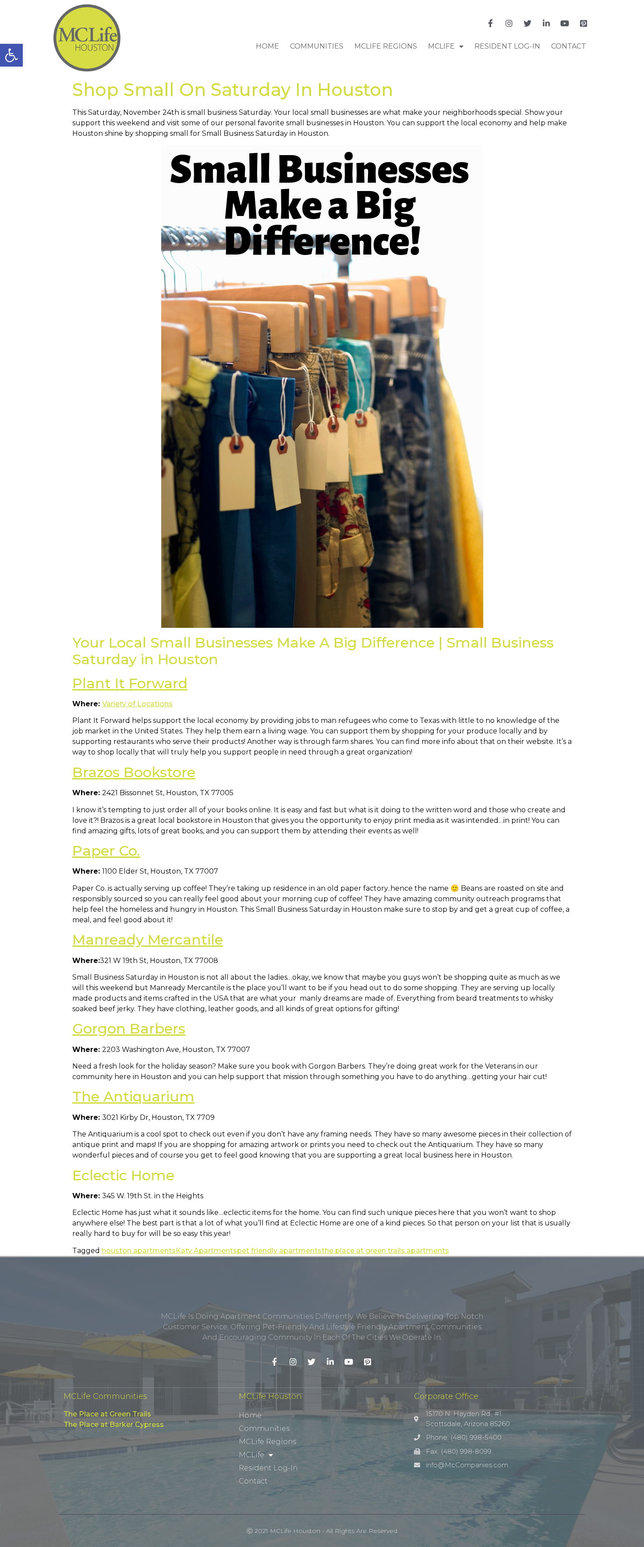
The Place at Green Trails (107, 1414)
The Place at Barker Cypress (114, 1424)
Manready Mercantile (147, 939)
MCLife (441, 46)
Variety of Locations (137, 704)
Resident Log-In (507, 46)
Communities (316, 46)
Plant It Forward (130, 683)
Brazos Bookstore (133, 772)
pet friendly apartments (279, 1250)
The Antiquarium (133, 1096)
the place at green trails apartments (385, 1250)
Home (267, 46)
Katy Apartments (206, 1250)
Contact (568, 46)
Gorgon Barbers (128, 1028)
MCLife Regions (385, 46)
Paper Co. (106, 850)
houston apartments (139, 1250)
